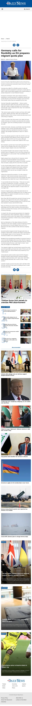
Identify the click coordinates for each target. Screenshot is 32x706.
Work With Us (19, 697)
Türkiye (4, 684)
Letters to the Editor (21, 699)
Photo (13, 687)
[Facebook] (14, 45)
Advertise (3, 701)
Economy (14, 684)
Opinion (24, 684)
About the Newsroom (6, 699)
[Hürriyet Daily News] (16, 3)
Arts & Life (15, 686)
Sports (23, 686)
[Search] (24, 9)
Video (3, 687)
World (8, 38)
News (2, 38)
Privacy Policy (4, 697)
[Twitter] (18, 45)
